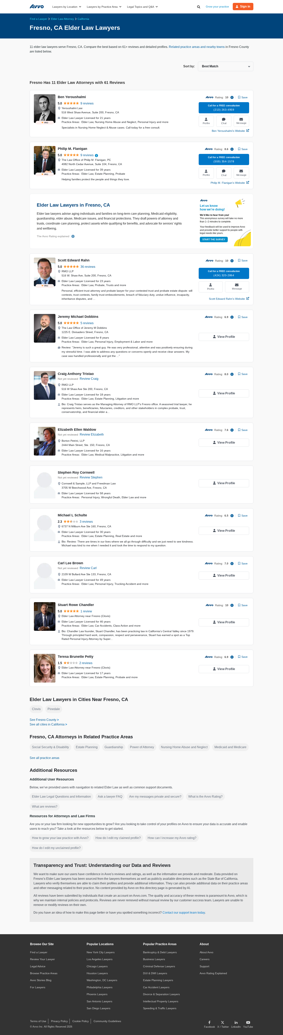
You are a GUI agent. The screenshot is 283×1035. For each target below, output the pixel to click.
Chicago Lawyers (97, 966)
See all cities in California (47, 724)
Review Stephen (91, 477)
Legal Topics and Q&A (140, 6)
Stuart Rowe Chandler (76, 605)
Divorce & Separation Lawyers (161, 994)
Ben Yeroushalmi (72, 97)
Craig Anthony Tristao (76, 374)
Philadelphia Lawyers (99, 987)
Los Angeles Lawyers (99, 959)
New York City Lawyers (101, 952)
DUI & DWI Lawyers (155, 973)
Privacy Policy (59, 1021)
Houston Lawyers (97, 973)
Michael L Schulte (72, 515)
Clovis (36, 709)
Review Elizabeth (92, 434)
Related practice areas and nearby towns (197, 46)
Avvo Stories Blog (40, 980)
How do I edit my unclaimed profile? (56, 848)
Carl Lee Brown (70, 563)
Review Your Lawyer (42, 959)
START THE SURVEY (213, 239)
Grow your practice (217, 6)
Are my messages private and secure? (155, 796)
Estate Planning (87, 747)
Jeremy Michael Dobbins (78, 317)
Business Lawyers (154, 959)
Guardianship (114, 747)
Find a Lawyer (38, 952)
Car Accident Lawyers (156, 987)
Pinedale (54, 709)
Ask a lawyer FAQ (110, 796)
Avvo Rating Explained (213, 973)
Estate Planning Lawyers (158, 980)
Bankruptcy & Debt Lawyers (160, 952)
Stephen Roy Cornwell (76, 472)
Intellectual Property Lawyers (160, 1001)
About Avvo (206, 952)
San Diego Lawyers (98, 1008)
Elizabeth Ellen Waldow (77, 430)
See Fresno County (43, 719)
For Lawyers (37, 987)
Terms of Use (38, 1021)
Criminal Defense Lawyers (159, 966)
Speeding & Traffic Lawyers (159, 1008)
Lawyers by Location (64, 6)
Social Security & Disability (50, 747)
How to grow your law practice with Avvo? (60, 838)
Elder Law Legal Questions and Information (61, 796)
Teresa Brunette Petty (75, 657)
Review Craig (89, 378)
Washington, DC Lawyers (102, 980)
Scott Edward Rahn (74, 260)
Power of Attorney (142, 747)
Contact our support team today (183, 912)
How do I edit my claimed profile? (118, 838)
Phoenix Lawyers (97, 994)
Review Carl (88, 568)
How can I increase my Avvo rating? (172, 838)
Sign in (245, 6)
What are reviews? (44, 806)
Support (204, 966)
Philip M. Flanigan (72, 149)
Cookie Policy (80, 1021)
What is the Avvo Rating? (205, 796)
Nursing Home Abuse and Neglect (184, 747)
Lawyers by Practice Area (102, 6)
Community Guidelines (107, 1021)
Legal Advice (37, 966)
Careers (204, 959)
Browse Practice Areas (43, 973)
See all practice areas (44, 758)
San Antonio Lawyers (99, 1001)
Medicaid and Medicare (230, 747)
